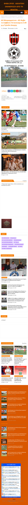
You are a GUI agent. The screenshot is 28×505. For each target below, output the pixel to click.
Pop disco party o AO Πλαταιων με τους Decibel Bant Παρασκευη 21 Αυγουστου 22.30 (13, 172)
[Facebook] (9, 91)
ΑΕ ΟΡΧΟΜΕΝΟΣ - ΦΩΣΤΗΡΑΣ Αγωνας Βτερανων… (10, 494)
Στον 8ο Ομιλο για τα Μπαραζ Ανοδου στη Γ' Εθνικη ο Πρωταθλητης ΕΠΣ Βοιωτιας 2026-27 (17, 417)
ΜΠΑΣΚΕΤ (5, 246)
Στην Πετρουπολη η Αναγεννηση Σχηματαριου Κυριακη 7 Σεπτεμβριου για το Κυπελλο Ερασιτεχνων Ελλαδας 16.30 (17, 307)
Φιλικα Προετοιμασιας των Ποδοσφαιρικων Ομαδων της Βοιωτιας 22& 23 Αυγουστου (13, 150)
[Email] (20, 91)
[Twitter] (11, 91)
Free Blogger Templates (18, 501)
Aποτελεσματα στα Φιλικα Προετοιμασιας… (9, 485)
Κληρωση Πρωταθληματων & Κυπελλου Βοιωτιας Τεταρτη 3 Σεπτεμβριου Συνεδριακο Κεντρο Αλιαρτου (13, 279)
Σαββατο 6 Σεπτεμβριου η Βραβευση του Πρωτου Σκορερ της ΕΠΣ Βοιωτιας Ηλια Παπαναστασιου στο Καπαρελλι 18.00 (16, 299)
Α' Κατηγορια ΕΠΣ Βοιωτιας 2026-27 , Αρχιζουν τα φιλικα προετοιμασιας (15, 447)
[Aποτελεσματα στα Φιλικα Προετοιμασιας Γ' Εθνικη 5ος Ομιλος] (4, 412)
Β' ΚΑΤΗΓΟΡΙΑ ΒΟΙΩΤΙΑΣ (7, 242)
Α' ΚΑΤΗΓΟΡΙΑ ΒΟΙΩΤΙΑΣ (7, 240)
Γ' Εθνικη (16, 242)
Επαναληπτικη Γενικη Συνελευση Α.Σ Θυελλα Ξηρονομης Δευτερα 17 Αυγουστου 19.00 (6, 359)
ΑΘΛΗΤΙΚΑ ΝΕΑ (18, 240)
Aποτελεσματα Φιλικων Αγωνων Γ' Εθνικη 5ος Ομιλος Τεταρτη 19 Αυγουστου (16, 398)
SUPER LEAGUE (6, 238)
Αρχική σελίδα (4, 16)
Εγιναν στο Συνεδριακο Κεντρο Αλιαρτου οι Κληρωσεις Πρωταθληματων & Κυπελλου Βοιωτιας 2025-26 (17, 292)
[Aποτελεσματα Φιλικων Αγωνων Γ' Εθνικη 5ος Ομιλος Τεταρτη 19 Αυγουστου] (4, 399)
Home (14, 499)
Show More (24, 343)
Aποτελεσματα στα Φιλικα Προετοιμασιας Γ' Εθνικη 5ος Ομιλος (13, 128)
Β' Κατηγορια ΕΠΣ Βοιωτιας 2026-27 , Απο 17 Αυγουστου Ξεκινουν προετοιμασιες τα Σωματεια (20, 360)
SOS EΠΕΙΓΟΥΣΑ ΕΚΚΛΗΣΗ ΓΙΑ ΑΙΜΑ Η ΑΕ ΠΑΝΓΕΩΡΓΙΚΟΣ (20, 379)
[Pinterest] (17, 91)
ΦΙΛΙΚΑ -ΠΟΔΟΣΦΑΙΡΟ (7, 248)
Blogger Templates (12, 501)
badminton (14, 238)
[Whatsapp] (14, 91)
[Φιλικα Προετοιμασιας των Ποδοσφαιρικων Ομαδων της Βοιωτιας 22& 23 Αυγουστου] (4, 393)
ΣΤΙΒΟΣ (20, 246)
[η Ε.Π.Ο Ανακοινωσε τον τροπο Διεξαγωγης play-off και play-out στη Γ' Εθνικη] (4, 405)
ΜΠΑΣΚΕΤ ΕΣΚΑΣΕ (13, 246)
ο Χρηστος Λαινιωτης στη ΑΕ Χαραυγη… (9, 470)
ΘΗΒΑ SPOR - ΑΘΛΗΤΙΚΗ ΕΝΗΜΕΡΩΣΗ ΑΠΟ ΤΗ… (10, 467)
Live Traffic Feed (11, 464)
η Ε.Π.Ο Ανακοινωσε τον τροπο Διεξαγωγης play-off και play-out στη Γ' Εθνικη (17, 404)
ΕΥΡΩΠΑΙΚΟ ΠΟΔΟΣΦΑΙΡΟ (8, 244)
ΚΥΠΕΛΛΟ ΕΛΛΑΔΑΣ (19, 244)
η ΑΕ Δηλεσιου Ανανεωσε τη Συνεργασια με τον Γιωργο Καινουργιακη (7, 379)
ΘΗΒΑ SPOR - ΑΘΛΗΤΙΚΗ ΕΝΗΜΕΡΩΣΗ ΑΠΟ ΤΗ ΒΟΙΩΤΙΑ (14, 6)
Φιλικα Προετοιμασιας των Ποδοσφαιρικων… (10, 482)
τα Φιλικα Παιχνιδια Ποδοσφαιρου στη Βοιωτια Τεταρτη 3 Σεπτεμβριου (16, 285)
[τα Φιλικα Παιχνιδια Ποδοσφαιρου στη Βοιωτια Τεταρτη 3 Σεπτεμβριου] (4, 286)
